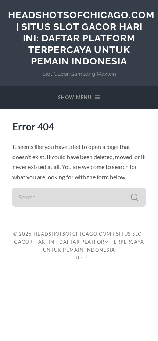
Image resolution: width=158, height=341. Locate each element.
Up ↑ (82, 258)
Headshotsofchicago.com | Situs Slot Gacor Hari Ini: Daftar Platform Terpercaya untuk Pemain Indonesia (81, 38)
